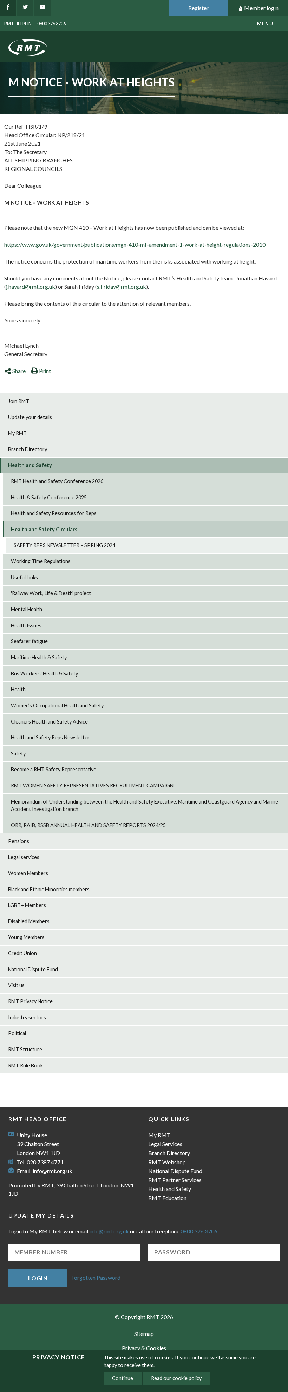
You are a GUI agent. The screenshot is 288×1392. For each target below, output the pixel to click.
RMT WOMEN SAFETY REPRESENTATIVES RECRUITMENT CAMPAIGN (92, 785)
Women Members (28, 873)
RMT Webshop (167, 1162)
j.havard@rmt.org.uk (30, 286)
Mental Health (26, 609)
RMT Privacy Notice (30, 1001)
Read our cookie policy (176, 1378)
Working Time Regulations (41, 561)
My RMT (17, 433)
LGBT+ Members (27, 905)
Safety (18, 754)
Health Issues (26, 625)
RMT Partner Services (175, 1180)
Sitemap (144, 1333)
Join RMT (18, 401)
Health (18, 689)
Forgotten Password (95, 1277)
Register (198, 8)
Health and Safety (30, 465)
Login (38, 1278)
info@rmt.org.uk (52, 1170)
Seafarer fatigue (29, 641)
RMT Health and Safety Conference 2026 (57, 481)
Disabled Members (29, 921)
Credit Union (22, 953)
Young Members (26, 937)
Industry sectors (27, 1017)
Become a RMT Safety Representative (53, 769)
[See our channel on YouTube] (42, 8)
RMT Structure (25, 1049)
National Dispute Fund (33, 969)
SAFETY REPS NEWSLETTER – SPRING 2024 (64, 545)
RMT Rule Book (25, 1065)
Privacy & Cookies (144, 1348)
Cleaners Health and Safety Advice (49, 722)
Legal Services (165, 1143)
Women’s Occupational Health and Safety (57, 705)
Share (19, 370)
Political (17, 1033)
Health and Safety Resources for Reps (54, 513)
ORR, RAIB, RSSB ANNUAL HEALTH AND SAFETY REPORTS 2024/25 (88, 825)
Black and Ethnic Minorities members (49, 889)
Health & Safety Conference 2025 (49, 497)
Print (45, 370)
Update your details (30, 417)
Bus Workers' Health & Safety (44, 674)
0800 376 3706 (199, 1231)
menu (265, 23)
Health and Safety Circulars (44, 529)
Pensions (18, 841)
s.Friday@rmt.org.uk (121, 286)
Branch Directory (27, 449)
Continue (122, 1378)
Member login (261, 8)
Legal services (23, 857)
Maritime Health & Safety (39, 657)
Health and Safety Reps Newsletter (50, 737)
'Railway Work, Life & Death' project (51, 593)
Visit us (16, 985)
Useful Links (24, 577)
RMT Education (167, 1197)
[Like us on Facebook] (8, 8)
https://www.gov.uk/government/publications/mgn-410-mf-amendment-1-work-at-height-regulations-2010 (135, 244)
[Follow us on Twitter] (25, 8)
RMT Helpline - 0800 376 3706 (35, 23)
